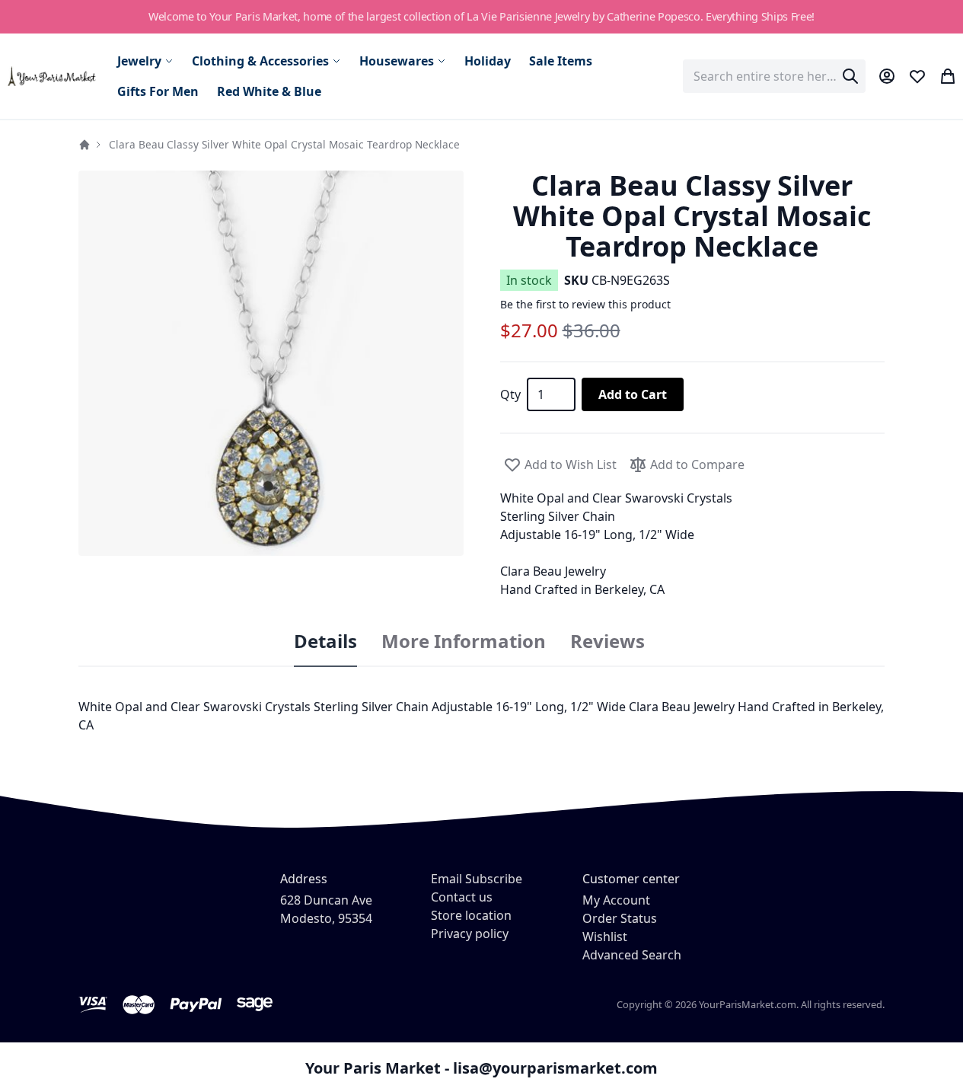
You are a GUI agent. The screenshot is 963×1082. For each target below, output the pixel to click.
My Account (616, 900)
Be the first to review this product (585, 304)
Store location (471, 915)
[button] (271, 363)
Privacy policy (470, 933)
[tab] (325, 642)
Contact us (462, 897)
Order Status (619, 918)
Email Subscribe (476, 878)
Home (84, 145)
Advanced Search (631, 954)
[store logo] (52, 76)
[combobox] (774, 76)
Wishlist (604, 936)
